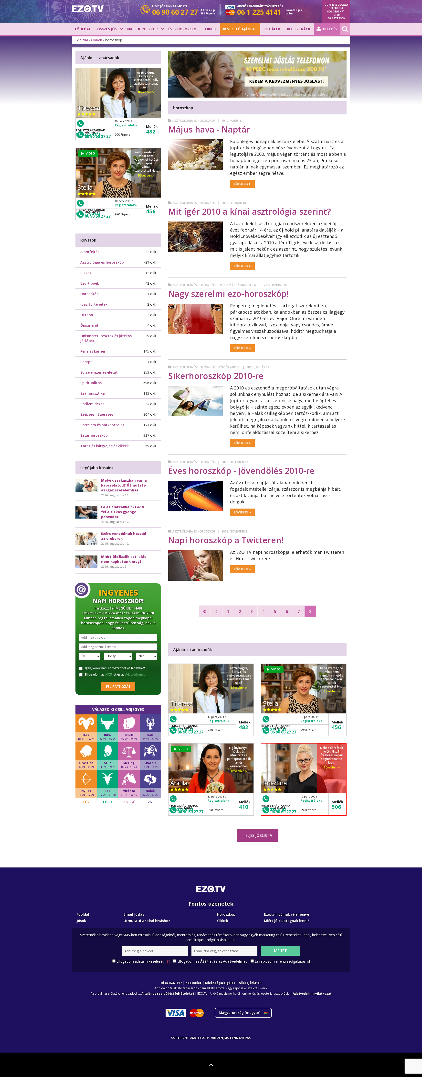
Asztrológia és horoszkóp (194, 121)
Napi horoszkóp (142, 29)
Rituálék (272, 29)
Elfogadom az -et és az (115, 675)
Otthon (86, 314)
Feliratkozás (118, 686)
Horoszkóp (89, 293)
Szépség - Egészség (96, 414)
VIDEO (276, 669)
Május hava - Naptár (209, 129)
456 (336, 727)
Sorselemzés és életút (99, 372)
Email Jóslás (134, 914)
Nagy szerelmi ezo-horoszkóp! (228, 293)
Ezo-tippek (89, 283)
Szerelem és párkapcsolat (238, 285)
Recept (86, 361)
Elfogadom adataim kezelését (143, 961)
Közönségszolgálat (220, 983)
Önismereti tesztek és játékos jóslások (106, 338)
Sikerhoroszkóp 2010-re (216, 375)
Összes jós (107, 29)
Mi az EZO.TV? (171, 983)
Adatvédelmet (135, 674)
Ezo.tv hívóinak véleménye (286, 914)
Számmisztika (92, 393)
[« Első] (205, 611)
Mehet (280, 951)
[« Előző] (216, 611)
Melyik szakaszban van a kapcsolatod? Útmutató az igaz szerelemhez (124, 485)
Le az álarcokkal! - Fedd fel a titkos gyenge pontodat (122, 512)
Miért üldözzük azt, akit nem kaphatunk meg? (123, 559)
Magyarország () (240, 1012)
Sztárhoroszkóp (94, 435)
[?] (168, 961)
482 (243, 727)
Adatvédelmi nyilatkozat (312, 993)
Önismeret (89, 325)
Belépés (330, 29)
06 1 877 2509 (336, 18)
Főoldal (83, 29)
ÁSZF (108, 674)
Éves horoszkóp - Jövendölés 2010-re (241, 470)
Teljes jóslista (257, 835)
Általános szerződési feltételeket (167, 993)
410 (243, 806)
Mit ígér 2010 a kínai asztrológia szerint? (249, 211)
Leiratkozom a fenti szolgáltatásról (282, 961)
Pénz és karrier (229, 367)
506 (336, 806)
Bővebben (241, 184)
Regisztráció (299, 29)
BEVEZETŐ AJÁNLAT (240, 29)
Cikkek (211, 29)
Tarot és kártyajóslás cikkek (104, 446)
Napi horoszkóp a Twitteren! (226, 540)
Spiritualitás (91, 382)
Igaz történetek (93, 304)
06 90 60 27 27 (190, 732)
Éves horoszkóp (183, 29)
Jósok (81, 920)
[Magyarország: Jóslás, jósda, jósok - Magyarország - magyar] (88, 9)
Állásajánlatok (250, 983)
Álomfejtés (89, 251)
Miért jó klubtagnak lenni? (286, 920)
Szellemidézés (92, 403)
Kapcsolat (193, 983)
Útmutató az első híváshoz (147, 920)
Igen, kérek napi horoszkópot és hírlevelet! (115, 668)
